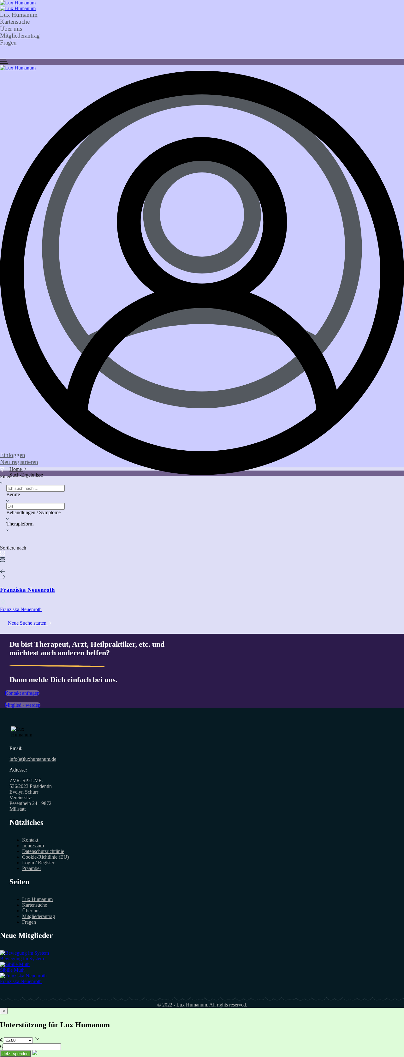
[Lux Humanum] (18, 2)
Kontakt (30, 840)
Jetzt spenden (15, 1053)
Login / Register (38, 862)
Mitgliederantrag (20, 35)
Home (16, 469)
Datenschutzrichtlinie (43, 851)
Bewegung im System (22, 958)
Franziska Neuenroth (21, 981)
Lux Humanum (19, 14)
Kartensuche (15, 21)
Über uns (11, 28)
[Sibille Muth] (15, 964)
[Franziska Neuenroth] (23, 975)
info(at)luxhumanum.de (32, 759)
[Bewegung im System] (24, 953)
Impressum (33, 845)
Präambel (31, 868)
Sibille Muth (12, 970)
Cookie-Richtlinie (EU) (45, 857)
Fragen (8, 42)
